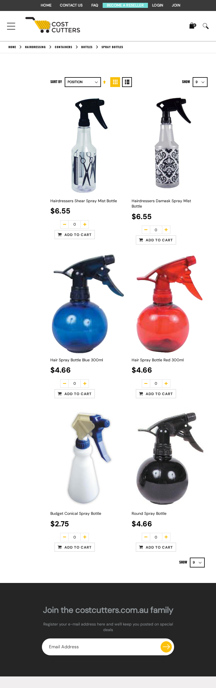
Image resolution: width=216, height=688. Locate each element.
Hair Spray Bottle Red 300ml (158, 359)
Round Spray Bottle (149, 513)
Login (157, 5)
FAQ (94, 5)
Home (46, 5)
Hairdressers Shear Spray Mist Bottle (83, 200)
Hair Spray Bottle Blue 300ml (76, 359)
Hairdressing (35, 47)
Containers (63, 47)
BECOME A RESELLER (125, 5)
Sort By (56, 81)
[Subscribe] (166, 647)
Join (176, 5)
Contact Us (71, 5)
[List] (127, 82)
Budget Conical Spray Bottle (75, 513)
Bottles (87, 47)
